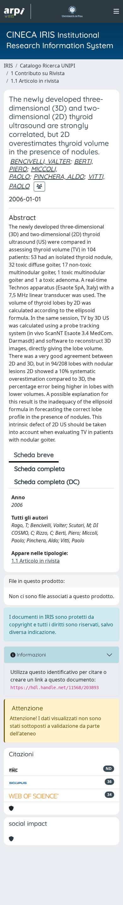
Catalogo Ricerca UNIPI (47, 65)
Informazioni (30, 654)
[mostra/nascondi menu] (116, 11)
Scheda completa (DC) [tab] (46, 482)
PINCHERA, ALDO (58, 176)
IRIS (8, 65)
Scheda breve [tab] (34, 455)
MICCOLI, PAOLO (33, 172)
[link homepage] (17, 11)
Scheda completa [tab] (39, 469)
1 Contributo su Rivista (38, 73)
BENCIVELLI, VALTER (40, 161)
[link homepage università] (72, 11)
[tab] (90, 481)
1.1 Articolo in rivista (35, 80)
